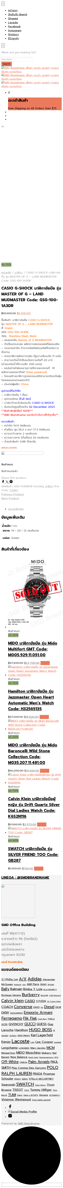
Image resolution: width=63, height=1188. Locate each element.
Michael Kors (8, 1053)
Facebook (14, 27)
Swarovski (8, 1084)
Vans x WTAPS (30, 1095)
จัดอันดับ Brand (17, 15)
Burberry (31, 995)
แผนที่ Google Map (12, 961)
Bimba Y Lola (32, 989)
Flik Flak (30, 1018)
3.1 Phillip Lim (9, 979)
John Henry (23, 1035)
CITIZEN (41, 1001)
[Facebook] (3, 482)
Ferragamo (11, 1018)
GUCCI (30, 1024)
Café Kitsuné (55, 995)
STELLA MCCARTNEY (41, 1079)
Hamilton (21, 1030)
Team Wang (40, 1085)
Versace (43, 1095)
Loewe (57, 1042)
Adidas (35, 979)
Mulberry (46, 1053)
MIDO (20, 1052)
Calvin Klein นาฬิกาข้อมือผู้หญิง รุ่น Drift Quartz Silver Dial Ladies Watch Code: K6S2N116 (34, 807)
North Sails (33, 1057)
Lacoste (21, 1041)
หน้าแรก (12, 11)
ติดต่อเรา (13, 35)
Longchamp (9, 1048)
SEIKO (25, 1078)
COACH (7, 1006)
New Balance (18, 1057)
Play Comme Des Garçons (29, 1068)
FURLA (51, 1018)
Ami (24, 984)
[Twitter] (7, 482)
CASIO (14, 490)
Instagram (14, 31)
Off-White (10, 1061)
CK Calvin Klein (54, 1001)
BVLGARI (44, 995)
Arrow (51, 984)
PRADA (37, 1074)
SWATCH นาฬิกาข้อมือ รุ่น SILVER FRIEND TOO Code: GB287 (33, 854)
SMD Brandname (28, 1124)
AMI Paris (33, 984)
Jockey (12, 1035)
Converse (23, 1007)
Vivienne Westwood (16, 1099)
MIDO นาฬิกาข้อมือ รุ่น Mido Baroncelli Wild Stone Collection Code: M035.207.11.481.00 (32, 754)
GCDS (4, 1024)
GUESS (42, 1024)
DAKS (36, 1007)
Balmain (16, 989)
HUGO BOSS (40, 1030)
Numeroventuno (46, 1057)
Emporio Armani (38, 1012)
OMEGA (23, 1062)
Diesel (49, 1007)
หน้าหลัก (6, 273)
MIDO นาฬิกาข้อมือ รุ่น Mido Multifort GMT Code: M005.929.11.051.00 (32, 649)
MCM (51, 1047)
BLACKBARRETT (50, 989)
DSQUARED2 (16, 1013)
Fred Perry (42, 1019)
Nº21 (56, 1057)
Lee (32, 1042)
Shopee (13, 19)
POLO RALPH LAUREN (29, 1070)
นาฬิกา (19, 273)
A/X (23, 979)
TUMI (12, 1094)
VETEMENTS (54, 1095)
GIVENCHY (16, 1024)
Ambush (17, 984)
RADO (17, 1078)
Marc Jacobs (38, 1048)
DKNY (5, 1012)
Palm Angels (39, 1061)
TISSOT (17, 1089)
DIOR (58, 1007)
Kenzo (6, 1041)
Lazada (13, 23)
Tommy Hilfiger (41, 1090)
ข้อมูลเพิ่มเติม (16, 509)
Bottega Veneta (11, 995)
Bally (5, 989)
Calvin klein (12, 1001)
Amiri (43, 984)
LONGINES (24, 1048)
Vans (19, 1095)
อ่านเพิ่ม (45, 663)
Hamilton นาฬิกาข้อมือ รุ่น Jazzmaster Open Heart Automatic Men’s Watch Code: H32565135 (31, 700)
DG (42, 1007)
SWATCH (25, 1084)
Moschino (33, 1052)
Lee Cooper (44, 1042)
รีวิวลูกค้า (13, 39)
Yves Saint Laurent (41, 1099)
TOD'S (26, 1090)
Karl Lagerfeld (42, 1035)
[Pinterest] (11, 482)
